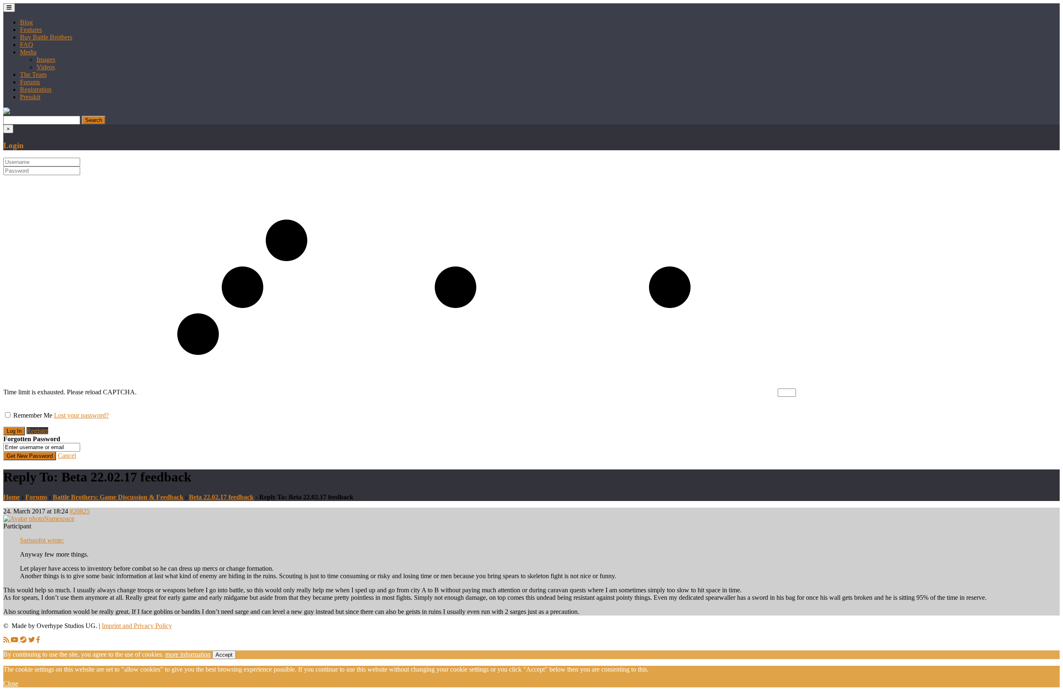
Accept (224, 655)
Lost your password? (81, 415)
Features (31, 29)
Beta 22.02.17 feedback (221, 497)
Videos (46, 67)
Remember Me (32, 415)
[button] (6, 111)
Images (46, 59)
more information (188, 654)
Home (11, 497)
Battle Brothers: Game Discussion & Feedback (118, 497)
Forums (30, 82)
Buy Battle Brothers (46, 37)
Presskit (30, 96)
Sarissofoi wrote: (42, 540)
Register (37, 430)
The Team (33, 74)
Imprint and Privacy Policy (137, 625)
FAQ (26, 44)
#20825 (80, 511)
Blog (26, 22)
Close (10, 683)
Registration (35, 89)
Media (28, 52)
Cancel (67, 455)
